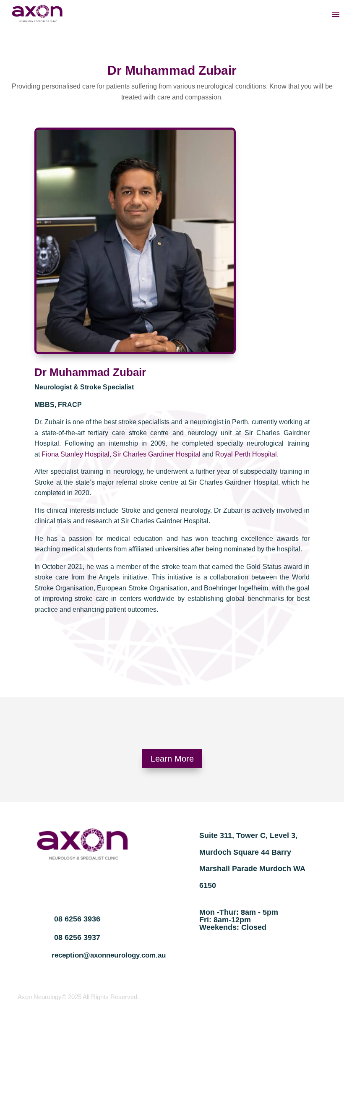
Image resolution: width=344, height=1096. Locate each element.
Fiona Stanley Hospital (75, 454)
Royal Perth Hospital (246, 454)
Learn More (172, 758)
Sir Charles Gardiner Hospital (157, 454)
